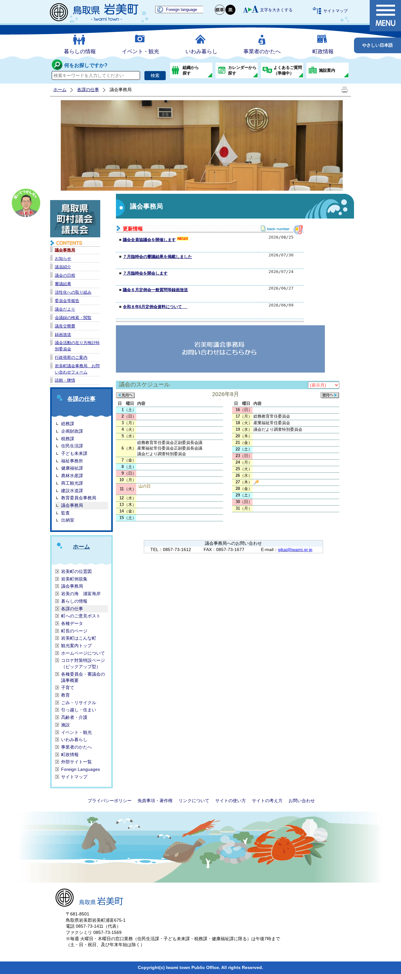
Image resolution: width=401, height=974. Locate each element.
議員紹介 (63, 267)
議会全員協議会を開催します (149, 239)
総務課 (67, 423)
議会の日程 (65, 275)
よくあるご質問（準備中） (287, 70)
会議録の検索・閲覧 (73, 317)
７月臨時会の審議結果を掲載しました (157, 256)
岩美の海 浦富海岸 (81, 593)
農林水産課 (72, 475)
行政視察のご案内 (71, 357)
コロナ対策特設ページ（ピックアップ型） (83, 663)
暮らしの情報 (80, 51)
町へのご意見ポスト (81, 615)
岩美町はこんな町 (78, 638)
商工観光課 (72, 483)
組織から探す (191, 70)
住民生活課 (72, 445)
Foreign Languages (80, 769)
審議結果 (63, 283)
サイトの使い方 (230, 800)
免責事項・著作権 (155, 800)
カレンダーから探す (242, 70)
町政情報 (323, 51)
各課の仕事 (88, 89)
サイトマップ (335, 10)
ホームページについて (83, 653)
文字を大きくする (276, 10)
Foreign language (181, 9)
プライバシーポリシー (110, 800)
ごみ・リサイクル (78, 702)
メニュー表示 (385, 15)
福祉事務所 (72, 460)
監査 (65, 512)
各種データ (72, 623)
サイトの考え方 (267, 800)
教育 (65, 695)
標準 (220, 10)
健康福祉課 (72, 468)
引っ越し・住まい (78, 709)
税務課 (67, 438)
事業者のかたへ (262, 51)
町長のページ (74, 630)
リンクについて (194, 800)
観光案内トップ (76, 645)
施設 (65, 724)
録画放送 (63, 334)
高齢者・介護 (74, 717)
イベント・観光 (140, 51)
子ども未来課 (74, 453)
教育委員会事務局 (78, 497)
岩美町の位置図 (76, 571)
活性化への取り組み (73, 292)
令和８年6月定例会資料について (155, 306)
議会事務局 (65, 250)
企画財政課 (72, 431)
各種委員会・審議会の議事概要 (83, 677)
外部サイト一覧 (76, 761)
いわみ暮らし (201, 51)
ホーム (59, 89)
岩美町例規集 (74, 578)
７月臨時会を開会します (145, 273)
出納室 (67, 520)
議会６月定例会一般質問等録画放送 (155, 289)
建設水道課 (72, 490)
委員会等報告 (67, 300)
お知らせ (63, 258)
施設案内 (327, 70)
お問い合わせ (302, 800)
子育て (67, 687)
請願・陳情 (65, 380)
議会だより (65, 309)
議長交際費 (65, 326)
